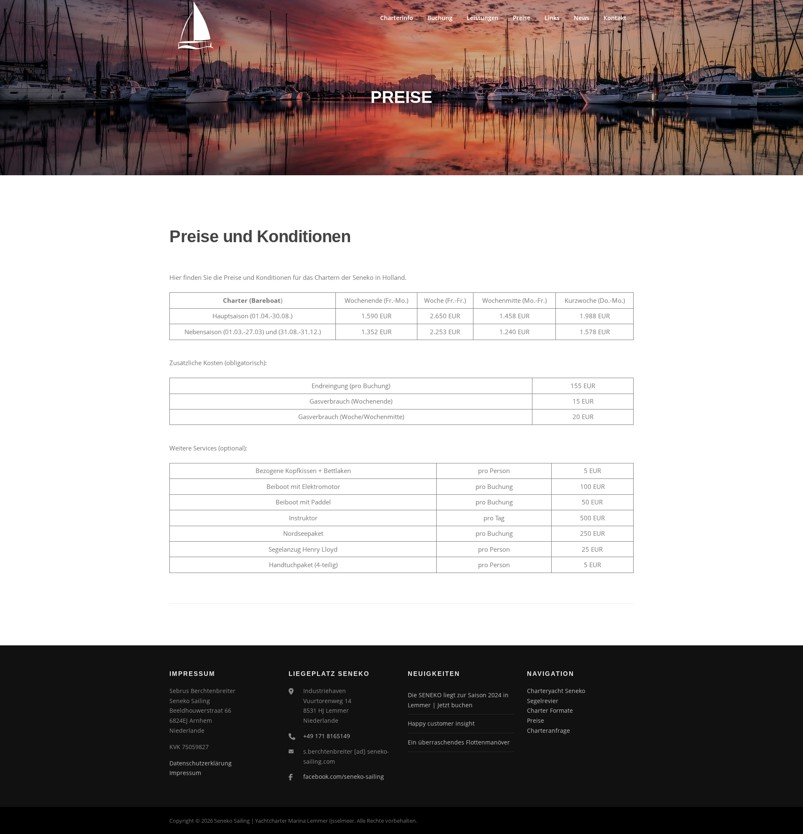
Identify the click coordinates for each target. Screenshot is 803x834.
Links (552, 18)
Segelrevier (542, 701)
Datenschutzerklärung (200, 763)
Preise (521, 18)
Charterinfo (396, 18)
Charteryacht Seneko (556, 691)
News (581, 18)
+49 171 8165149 (326, 736)
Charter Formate (550, 710)
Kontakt (615, 18)
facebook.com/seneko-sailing (343, 776)
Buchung (440, 18)
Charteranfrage (548, 730)
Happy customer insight (441, 723)
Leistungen (483, 18)
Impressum (185, 773)
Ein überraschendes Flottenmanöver (459, 742)
